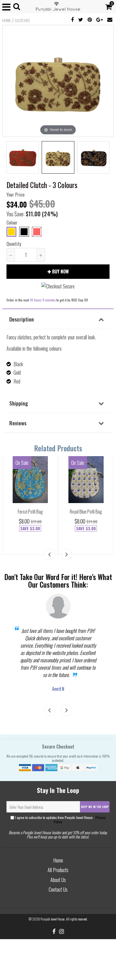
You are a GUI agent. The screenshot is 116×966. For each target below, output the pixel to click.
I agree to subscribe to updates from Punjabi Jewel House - (60, 819)
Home (6, 20)
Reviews (17, 423)
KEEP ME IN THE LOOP (95, 807)
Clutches (22, 20)
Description (21, 319)
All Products (58, 870)
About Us (58, 879)
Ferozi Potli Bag (30, 511)
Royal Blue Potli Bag (86, 511)
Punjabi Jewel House (53, 919)
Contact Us (58, 889)
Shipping (18, 403)
